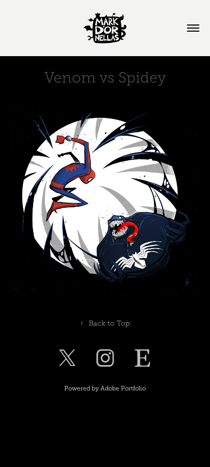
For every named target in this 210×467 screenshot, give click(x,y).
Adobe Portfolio (123, 388)
